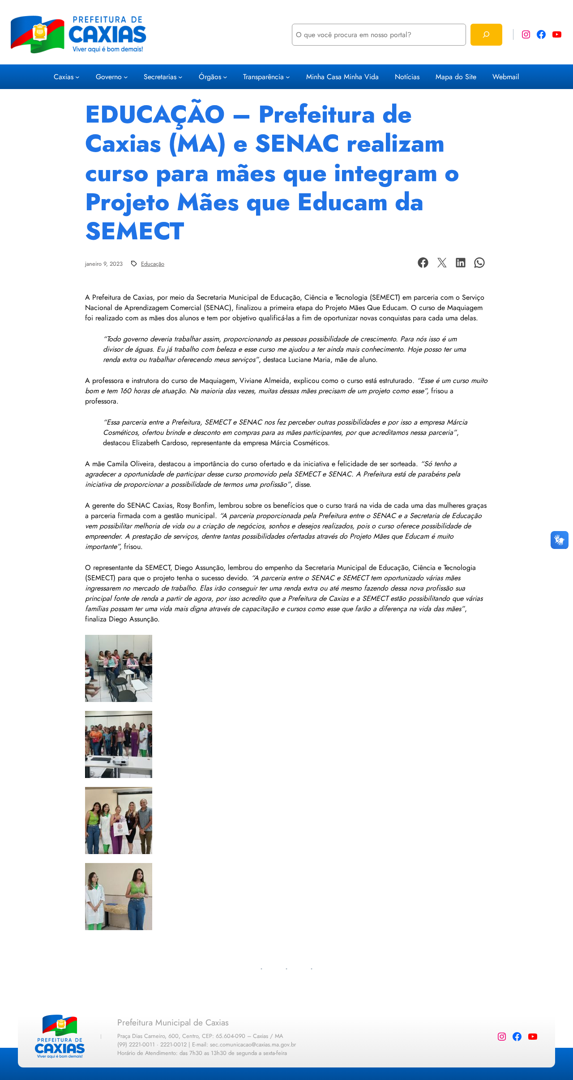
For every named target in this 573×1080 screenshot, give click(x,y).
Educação (152, 263)
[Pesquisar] (486, 35)
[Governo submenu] (126, 77)
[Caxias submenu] (77, 77)
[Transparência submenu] (288, 77)
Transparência (263, 77)
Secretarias (160, 77)
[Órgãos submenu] (225, 77)
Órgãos (210, 77)
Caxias (63, 77)
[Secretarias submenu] (180, 77)
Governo (109, 77)
